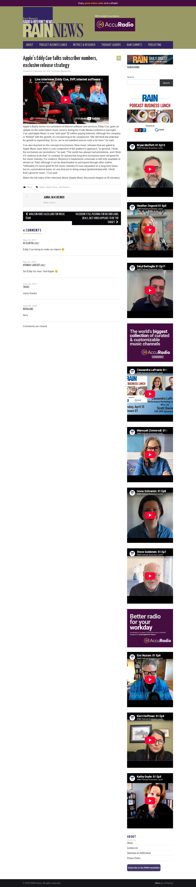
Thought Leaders (111, 44)
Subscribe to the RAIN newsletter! (144, 868)
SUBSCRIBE (133, 67)
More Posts (50, 203)
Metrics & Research (84, 44)
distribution (64, 187)
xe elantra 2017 (31, 243)
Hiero (157, 883)
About (29, 44)
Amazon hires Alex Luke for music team (45, 216)
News (29, 187)
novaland (28, 309)
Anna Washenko (63, 71)
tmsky (26, 287)
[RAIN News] (98, 22)
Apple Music (52, 187)
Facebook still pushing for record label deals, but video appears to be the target (97, 218)
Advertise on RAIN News (139, 853)
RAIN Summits (134, 44)
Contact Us (132, 847)
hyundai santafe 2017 (34, 265)
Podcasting (154, 44)
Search (130, 77)
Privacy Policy (133, 858)
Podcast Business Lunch (53, 44)
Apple (42, 187)
